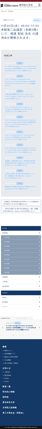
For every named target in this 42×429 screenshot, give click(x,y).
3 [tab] (19, 336)
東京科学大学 (9, 402)
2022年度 (7, 255)
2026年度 (7, 237)
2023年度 (7, 250)
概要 (5, 347)
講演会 (4, 297)
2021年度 (6, 259)
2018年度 (6, 272)
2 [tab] (16, 336)
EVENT (6, 381)
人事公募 (5, 281)
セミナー (5, 306)
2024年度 (7, 246)
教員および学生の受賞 (11, 357)
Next (39, 327)
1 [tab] (13, 336)
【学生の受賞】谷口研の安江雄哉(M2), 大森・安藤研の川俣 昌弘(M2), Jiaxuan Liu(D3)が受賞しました (20, 210)
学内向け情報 (9, 392)
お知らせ (7, 368)
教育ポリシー (8, 350)
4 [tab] (23, 336)
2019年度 (6, 268)
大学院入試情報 (10, 407)
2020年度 (7, 263)
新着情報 (37, 20)
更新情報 (5, 277)
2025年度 (7, 242)
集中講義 (5, 302)
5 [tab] (26, 336)
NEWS (6, 378)
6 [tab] (29, 336)
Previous (2, 327)
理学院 (6, 397)
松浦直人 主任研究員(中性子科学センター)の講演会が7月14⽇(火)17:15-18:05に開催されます (21, 203)
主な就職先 (7, 360)
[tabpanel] (21, 326)
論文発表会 (5, 286)
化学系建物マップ (9, 353)
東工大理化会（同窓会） (11, 363)
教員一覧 (7, 386)
